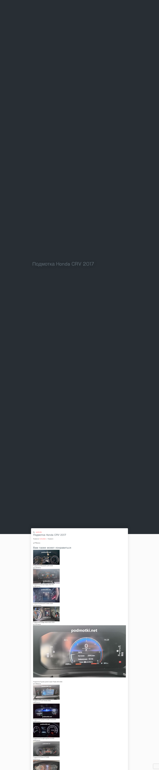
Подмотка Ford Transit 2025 (42, 700)
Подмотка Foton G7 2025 (41, 757)
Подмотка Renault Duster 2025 (43, 603)
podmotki (39, 532)
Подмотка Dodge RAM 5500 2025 (44, 622)
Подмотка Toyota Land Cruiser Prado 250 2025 (47, 682)
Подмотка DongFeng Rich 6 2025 (43, 738)
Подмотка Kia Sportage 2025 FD (43, 584)
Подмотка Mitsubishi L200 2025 (43, 565)
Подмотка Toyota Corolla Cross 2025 (44, 719)
